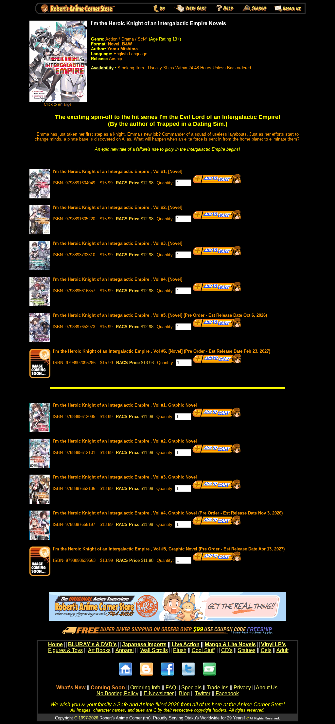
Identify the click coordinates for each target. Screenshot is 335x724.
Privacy (242, 687)
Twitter (202, 693)
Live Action (186, 644)
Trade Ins (217, 687)
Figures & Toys (65, 650)
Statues (247, 650)
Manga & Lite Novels (230, 644)
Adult (282, 650)
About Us (266, 687)
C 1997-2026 (86, 718)
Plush (179, 650)
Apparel (124, 650)
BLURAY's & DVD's (92, 644)
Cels (266, 650)
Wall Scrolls (154, 650)
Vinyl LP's (273, 644)
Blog (184, 693)
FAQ (171, 687)
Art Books (99, 650)
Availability (102, 67)
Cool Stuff (203, 650)
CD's (227, 650)
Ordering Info (145, 687)
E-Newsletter (159, 693)
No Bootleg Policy (117, 693)
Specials (191, 687)
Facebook (227, 693)
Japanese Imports (144, 644)
